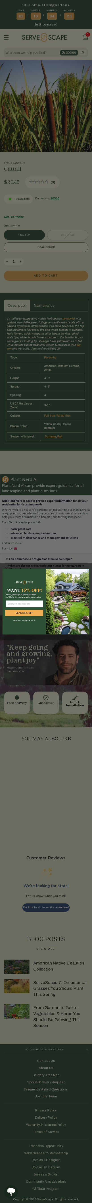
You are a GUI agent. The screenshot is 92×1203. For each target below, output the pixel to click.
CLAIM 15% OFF (24, 613)
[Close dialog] (87, 571)
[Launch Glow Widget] (11, 1192)
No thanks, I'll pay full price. (24, 621)
